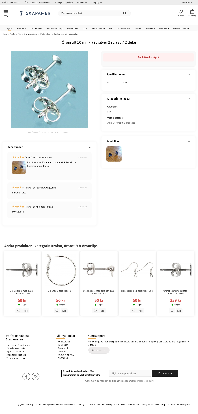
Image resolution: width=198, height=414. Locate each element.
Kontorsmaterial (124, 28)
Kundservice (64, 341)
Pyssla (9, 28)
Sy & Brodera (72, 28)
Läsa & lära (164, 28)
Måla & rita (21, 28)
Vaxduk (138, 28)
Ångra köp (63, 358)
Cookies (62, 351)
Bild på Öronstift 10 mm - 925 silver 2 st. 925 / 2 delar (48, 132)
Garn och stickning (54, 28)
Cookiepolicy (64, 348)
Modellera (150, 28)
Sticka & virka (36, 28)
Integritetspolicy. (145, 380)
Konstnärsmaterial (181, 28)
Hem (4, 34)
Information (187, 2)
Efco (108, 111)
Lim (110, 28)
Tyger (84, 28)
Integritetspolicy (66, 354)
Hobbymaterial (98, 28)
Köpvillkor (63, 345)
